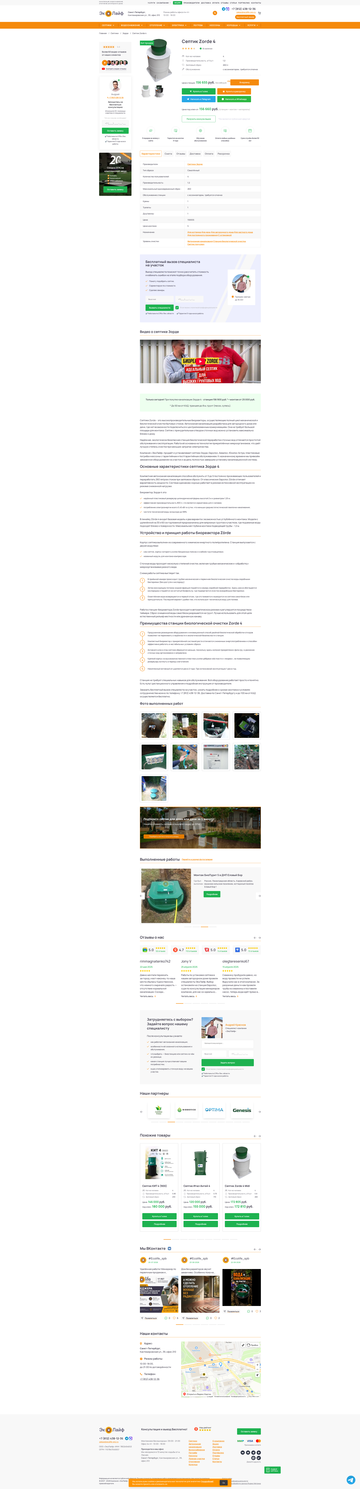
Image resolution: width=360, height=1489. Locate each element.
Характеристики (150, 153)
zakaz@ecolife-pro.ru (246, 12)
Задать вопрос (227, 1062)
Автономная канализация (200, 241)
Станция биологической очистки (229, 241)
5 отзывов (222, 951)
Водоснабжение (130, 25)
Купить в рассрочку (236, 91)
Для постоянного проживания (202, 235)
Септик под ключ (195, 244)
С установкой (225, 235)
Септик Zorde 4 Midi (237, 1186)
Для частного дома (243, 232)
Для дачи (206, 232)
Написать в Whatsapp (236, 99)
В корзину (245, 82)
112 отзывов (191, 951)
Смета (168, 153)
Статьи (233, 3)
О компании (163, 3)
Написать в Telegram (200, 99)
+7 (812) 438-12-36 (244, 8)
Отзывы (224, 3)
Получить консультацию (199, 119)
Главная (103, 33)
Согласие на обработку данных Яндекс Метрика (241, 1483)
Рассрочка (224, 153)
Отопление (156, 25)
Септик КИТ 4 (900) (154, 1186)
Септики (107, 25)
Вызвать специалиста (159, 307)
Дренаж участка (197, 1458)
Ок (223, 1482)
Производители (192, 3)
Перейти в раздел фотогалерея (197, 859)
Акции (177, 3)
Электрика (178, 25)
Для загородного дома (222, 232)
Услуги (151, 3)
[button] (142, 895)
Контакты (256, 3)
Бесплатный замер (245, 17)
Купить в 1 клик (200, 91)
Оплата (215, 3)
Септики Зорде (194, 164)
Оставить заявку (115, 130)
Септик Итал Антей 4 (197, 1186)
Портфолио (244, 3)
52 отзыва (160, 951)
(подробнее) (207, 1481)
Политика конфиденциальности (235, 1481)
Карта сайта (227, 1478)
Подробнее (212, 894)
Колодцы (232, 25)
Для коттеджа (194, 232)
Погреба (198, 25)
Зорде (125, 33)
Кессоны (215, 25)
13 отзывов (253, 951)
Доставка (206, 3)
